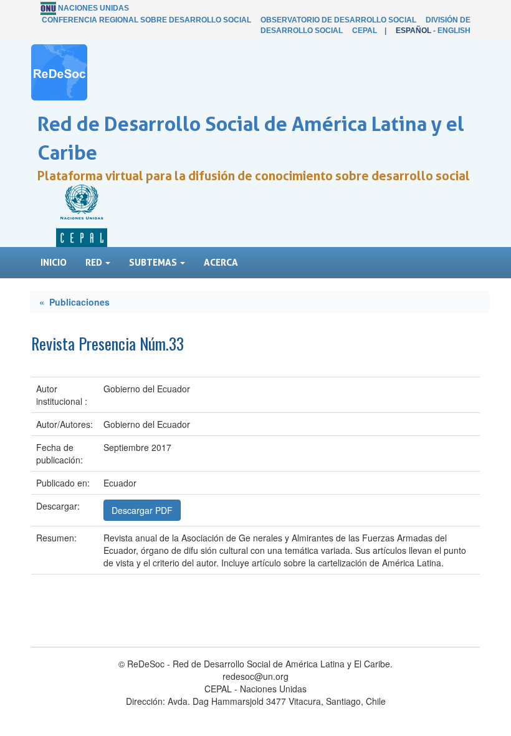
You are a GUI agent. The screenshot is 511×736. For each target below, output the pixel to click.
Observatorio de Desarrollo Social (338, 20)
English (453, 30)
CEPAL (364, 30)
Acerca (221, 262)
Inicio (54, 262)
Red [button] (94, 262)
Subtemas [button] (154, 262)
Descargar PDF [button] (142, 510)
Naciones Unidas (93, 8)
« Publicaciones (74, 302)
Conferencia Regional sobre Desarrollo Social (146, 20)
